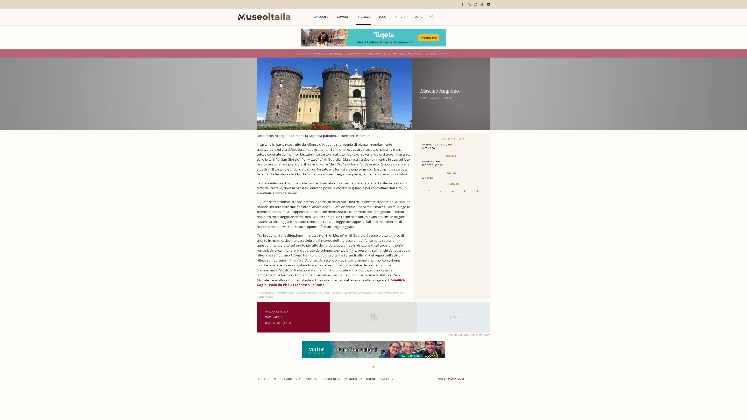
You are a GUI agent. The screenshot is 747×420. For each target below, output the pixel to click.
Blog (382, 16)
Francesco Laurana (308, 285)
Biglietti (263, 379)
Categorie (320, 16)
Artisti (400, 16)
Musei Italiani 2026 (451, 378)
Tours (417, 16)
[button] (432, 16)
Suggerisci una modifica (342, 379)
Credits (386, 379)
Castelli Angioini (430, 98)
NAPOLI (448, 98)
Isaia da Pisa (279, 285)
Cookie (371, 379)
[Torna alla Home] (264, 16)
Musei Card (283, 379)
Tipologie (363, 16)
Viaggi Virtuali (307, 379)
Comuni (342, 16)
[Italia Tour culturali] (373, 349)
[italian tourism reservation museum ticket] (373, 37)
